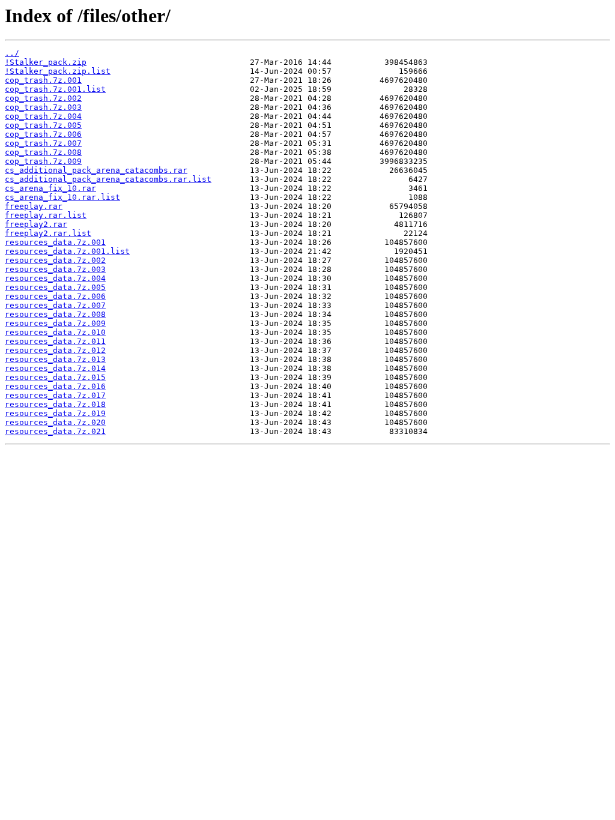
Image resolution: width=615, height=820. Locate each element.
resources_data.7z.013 (55, 359)
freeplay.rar (33, 206)
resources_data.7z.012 (55, 350)
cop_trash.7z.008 (43, 152)
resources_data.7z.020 (55, 422)
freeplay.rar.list (45, 215)
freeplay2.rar (36, 224)
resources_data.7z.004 (55, 278)
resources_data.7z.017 (55, 395)
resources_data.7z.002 (55, 260)
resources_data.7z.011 (55, 341)
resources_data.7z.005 (55, 287)
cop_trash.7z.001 (43, 80)
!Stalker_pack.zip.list (58, 71)
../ (12, 53)
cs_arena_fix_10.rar (50, 188)
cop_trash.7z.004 (43, 116)
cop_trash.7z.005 (43, 125)
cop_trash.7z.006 (43, 134)
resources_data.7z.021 (55, 431)
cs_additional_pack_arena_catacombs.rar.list (108, 179)
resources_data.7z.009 (55, 323)
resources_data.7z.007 (55, 305)
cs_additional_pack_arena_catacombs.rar (96, 170)
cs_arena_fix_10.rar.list (62, 197)
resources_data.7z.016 (55, 386)
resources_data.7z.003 (55, 269)
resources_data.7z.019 (55, 413)
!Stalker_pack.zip (45, 62)
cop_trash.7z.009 (43, 161)
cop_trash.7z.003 (43, 107)
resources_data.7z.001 (55, 242)
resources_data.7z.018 (55, 404)
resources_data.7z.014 (55, 368)
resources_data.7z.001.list (67, 251)
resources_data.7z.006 (55, 296)
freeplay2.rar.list (48, 233)
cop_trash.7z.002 (43, 98)
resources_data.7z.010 (55, 332)
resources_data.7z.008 (55, 314)
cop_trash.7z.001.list (55, 89)
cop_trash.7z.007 (43, 143)
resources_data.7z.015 (55, 377)
